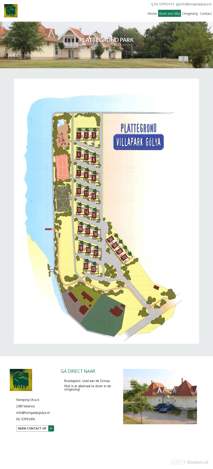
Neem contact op (32, 428)
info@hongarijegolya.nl (196, 4)
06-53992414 (25, 419)
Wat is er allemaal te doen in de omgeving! (87, 387)
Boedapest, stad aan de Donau (87, 381)
